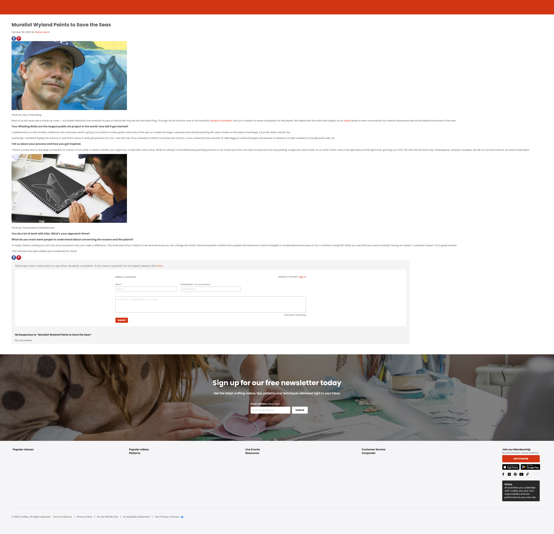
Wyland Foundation (221, 120)
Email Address (195, 284)
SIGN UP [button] (299, 410)
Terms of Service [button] (62, 516)
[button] (14, 38)
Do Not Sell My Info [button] (107, 516)
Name (118, 284)
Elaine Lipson (42, 32)
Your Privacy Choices (167, 516)
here (160, 266)
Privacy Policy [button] (84, 516)
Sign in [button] (302, 277)
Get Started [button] (521, 458)
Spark (347, 120)
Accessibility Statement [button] (136, 516)
